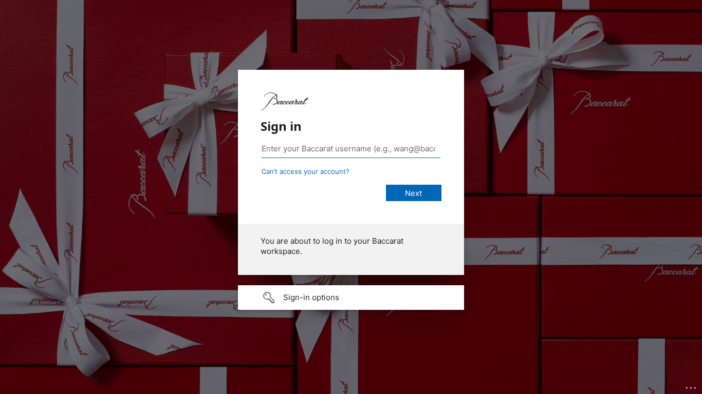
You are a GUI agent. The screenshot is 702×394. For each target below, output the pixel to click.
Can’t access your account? (305, 171)
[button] (351, 297)
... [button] (692, 385)
